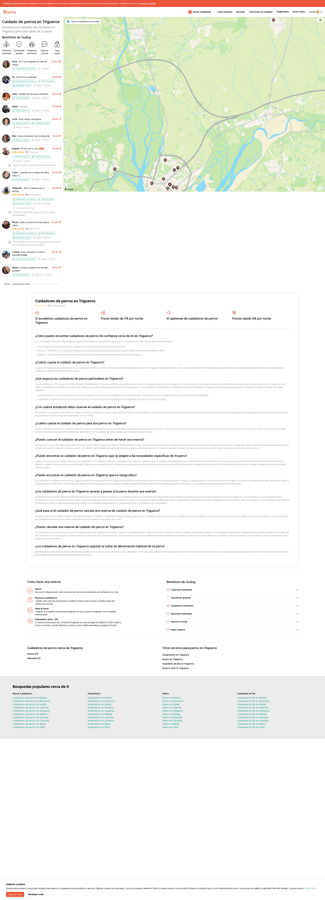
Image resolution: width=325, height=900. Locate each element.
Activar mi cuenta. (147, 3)
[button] (232, 590)
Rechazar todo (36, 894)
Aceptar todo (15, 894)
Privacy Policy (309, 888)
